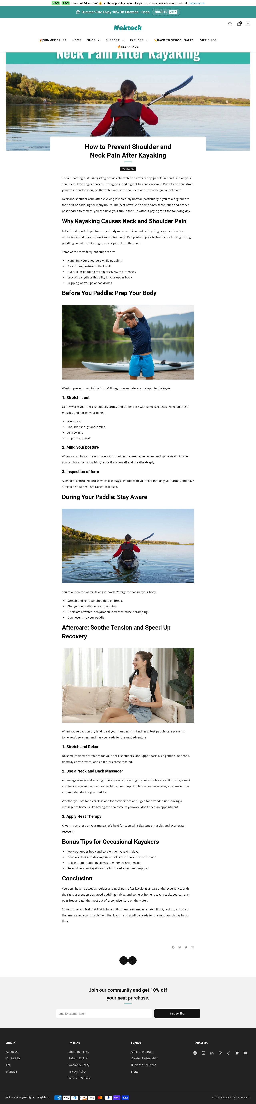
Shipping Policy (79, 1052)
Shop (91, 40)
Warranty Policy (79, 1065)
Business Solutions (143, 1065)
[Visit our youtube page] (245, 1053)
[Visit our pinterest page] (220, 1053)
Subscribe (177, 1013)
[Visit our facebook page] (195, 1053)
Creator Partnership (144, 1058)
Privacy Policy (77, 1071)
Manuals (12, 1071)
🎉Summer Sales (52, 40)
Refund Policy (78, 1058)
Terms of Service (80, 1078)
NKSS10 (165, 12)
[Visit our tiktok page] (229, 1053)
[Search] (230, 24)
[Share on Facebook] (173, 947)
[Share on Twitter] (180, 947)
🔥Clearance (128, 46)
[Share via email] (192, 947)
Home (76, 40)
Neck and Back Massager (100, 771)
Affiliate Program (142, 1052)
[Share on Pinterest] (186, 947)
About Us (12, 1052)
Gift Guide (208, 40)
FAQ (8, 1065)
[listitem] (128, 12)
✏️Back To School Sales (174, 40)
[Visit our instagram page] (203, 1053)
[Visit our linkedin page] (212, 1053)
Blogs (134, 1071)
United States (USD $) (18, 1097)
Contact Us (13, 1058)
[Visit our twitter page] (237, 1053)
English (41, 1097)
